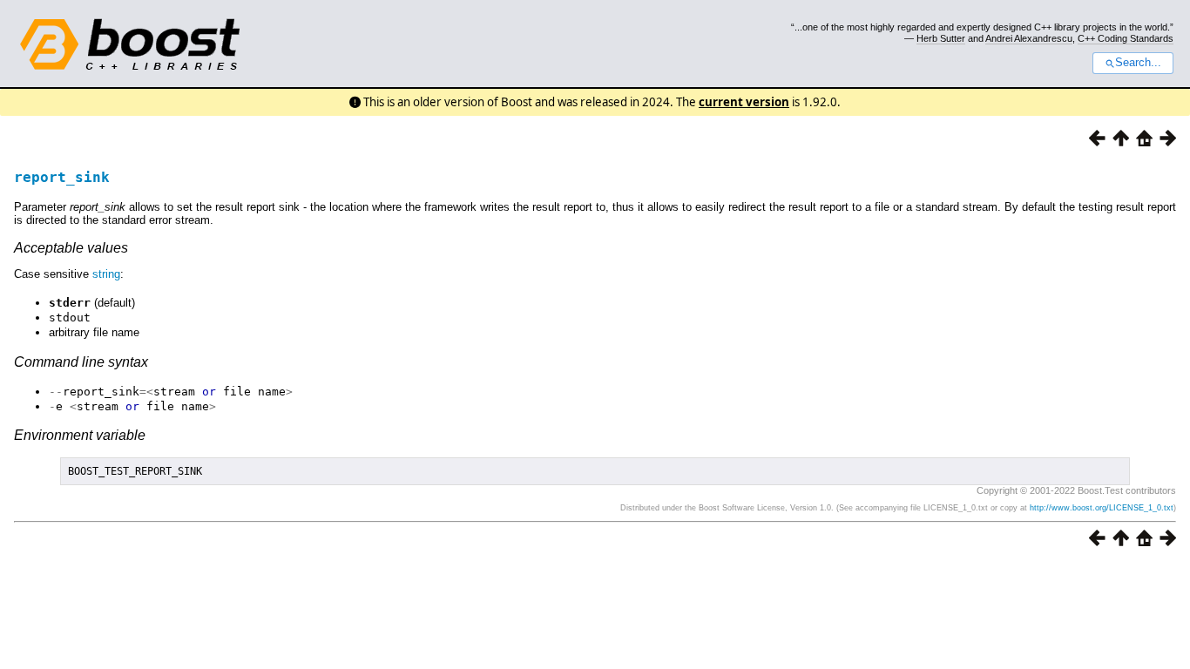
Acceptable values (71, 247)
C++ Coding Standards (1125, 38)
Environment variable (79, 435)
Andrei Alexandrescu (1028, 38)
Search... (1138, 63)
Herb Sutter (940, 38)
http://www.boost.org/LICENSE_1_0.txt (1101, 507)
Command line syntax (81, 362)
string (106, 273)
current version (744, 102)
